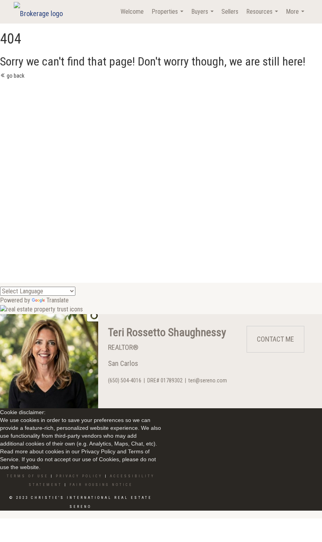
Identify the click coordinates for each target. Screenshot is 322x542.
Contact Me (275, 339)
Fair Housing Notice (101, 485)
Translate (57, 300)
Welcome (132, 11)
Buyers (203, 16)
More (296, 16)
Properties (168, 16)
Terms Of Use (27, 476)
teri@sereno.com (207, 380)
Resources (263, 16)
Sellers (229, 11)
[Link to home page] (42, 12)
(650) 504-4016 (124, 380)
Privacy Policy (79, 476)
